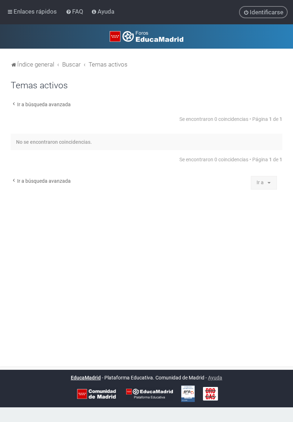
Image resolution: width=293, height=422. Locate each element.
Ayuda (215, 377)
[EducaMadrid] (149, 394)
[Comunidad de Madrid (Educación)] (96, 394)
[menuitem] (75, 11)
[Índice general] (146, 36)
